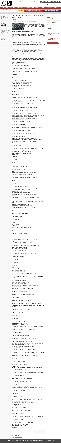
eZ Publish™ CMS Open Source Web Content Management (42, 440)
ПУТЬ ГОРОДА (13, 7)
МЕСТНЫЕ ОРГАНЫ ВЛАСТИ (5, 30)
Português (41, 4)
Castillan (48, 17)
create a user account (18, 437)
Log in (13, 437)
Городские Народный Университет (43, 7)
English (52, 4)
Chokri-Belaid (35, 432)
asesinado (40, 432)
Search (34, 1)
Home (4, 8)
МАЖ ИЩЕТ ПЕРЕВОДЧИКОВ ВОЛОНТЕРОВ (51, 1)
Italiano (30, 4)
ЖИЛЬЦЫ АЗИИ (3, 16)
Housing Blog (3, 40)
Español (47, 4)
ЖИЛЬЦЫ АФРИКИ (4, 23)
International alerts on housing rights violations (5, 35)
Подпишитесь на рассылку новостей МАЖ (33, 10)
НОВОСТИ (55, 7)
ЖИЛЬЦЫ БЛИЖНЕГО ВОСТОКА (4, 18)
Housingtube (3, 31)
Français (57, 4)
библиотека (3, 39)
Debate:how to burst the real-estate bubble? (5, 33)
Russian (35, 4)
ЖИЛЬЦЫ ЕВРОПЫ (4, 22)
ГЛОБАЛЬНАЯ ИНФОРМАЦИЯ (3, 25)
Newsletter (2, 38)
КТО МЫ (7, 7)
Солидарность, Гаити (4, 19)
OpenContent (23, 440)
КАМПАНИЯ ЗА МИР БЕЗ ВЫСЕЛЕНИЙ (25, 7)
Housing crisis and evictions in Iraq (5, 27)
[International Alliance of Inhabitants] (6, 3)
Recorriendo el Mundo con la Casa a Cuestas (5, 42)
